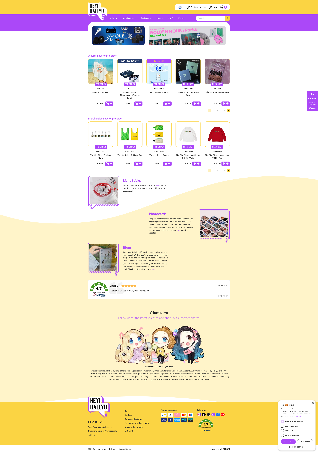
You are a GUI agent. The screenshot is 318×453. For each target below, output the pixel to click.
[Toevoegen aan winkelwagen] (109, 103)
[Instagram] (199, 415)
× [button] (313, 403)
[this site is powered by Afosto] (220, 449)
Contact (128, 415)
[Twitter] (208, 415)
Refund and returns (133, 419)
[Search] (227, 18)
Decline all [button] (305, 441)
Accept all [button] (288, 441)
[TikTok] (204, 415)
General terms (125, 449)
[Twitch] (213, 415)
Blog (126, 411)
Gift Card (129, 431)
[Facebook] (218, 415)
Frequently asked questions (137, 423)
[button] (228, 110)
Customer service (198, 7)
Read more (298, 416)
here (157, 185)
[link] (159, 289)
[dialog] (297, 425)
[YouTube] (223, 415)
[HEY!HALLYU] (97, 11)
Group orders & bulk (133, 427)
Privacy (112, 449)
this (178, 230)
